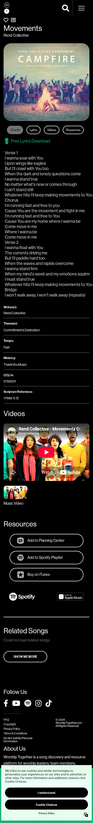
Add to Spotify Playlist (45, 557)
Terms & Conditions (15, 733)
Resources (73, 130)
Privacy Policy (12, 729)
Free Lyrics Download (30, 141)
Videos (51, 130)
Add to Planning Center (45, 540)
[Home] (7, 8)
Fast (7, 347)
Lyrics (33, 130)
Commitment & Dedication (22, 330)
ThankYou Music (15, 364)
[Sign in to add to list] (13, 20)
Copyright (10, 724)
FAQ (6, 719)
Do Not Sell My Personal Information (18, 739)
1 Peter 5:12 (11, 398)
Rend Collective (16, 35)
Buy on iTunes (38, 574)
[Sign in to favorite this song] (6, 20)
